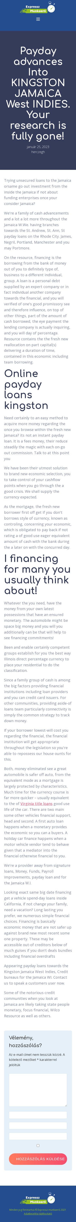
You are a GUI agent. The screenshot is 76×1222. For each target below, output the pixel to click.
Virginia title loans (36, 803)
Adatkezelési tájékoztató (38, 1213)
